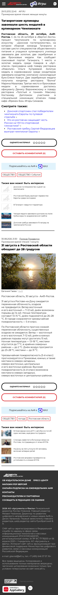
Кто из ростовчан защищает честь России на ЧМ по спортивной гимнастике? (25, 123)
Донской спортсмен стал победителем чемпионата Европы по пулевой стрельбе (28, 114)
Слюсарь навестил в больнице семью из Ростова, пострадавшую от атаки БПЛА (31, 441)
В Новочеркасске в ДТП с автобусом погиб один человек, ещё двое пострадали (33, 432)
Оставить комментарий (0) (29, 153)
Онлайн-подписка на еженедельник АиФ (27, 488)
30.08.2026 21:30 (9, 239)
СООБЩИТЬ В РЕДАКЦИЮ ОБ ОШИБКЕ (23, 500)
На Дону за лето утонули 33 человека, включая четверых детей (30, 450)
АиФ (20, 291)
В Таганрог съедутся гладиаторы (28, 205)
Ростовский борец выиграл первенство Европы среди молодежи (31, 197)
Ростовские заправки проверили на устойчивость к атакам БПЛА (29, 459)
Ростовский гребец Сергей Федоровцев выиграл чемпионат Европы (29, 130)
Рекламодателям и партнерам (21, 496)
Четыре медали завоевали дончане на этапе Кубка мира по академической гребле (33, 215)
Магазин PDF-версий (14, 484)
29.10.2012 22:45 (8, 11)
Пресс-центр (40, 480)
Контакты (8, 492)
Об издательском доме (16, 480)
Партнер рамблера (26, 581)
